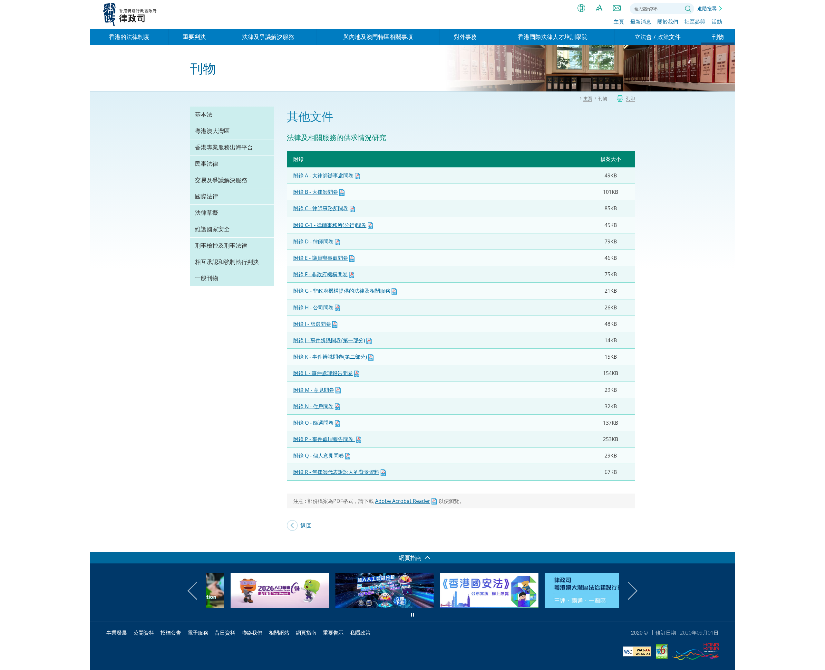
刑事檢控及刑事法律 (221, 245)
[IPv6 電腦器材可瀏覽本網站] (662, 652)
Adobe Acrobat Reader (402, 501)
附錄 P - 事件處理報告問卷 (324, 439)
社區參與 (694, 21)
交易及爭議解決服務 (221, 180)
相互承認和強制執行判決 (227, 262)
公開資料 (143, 632)
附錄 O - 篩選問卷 (313, 422)
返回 (306, 525)
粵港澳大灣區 (212, 131)
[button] (196, 590)
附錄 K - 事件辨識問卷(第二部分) (330, 356)
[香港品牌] (695, 652)
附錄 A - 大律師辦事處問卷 (323, 175)
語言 (581, 8)
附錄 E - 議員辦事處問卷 (320, 257)
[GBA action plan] (569, 606)
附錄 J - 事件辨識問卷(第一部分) (329, 340)
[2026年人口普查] (255, 606)
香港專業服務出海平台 (224, 147)
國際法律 (206, 196)
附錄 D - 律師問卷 (313, 241)
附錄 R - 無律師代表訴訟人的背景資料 (336, 472)
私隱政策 (360, 632)
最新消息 (640, 21)
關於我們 (667, 21)
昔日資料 (225, 632)
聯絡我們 (617, 8)
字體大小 (599, 8)
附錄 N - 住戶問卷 (313, 406)
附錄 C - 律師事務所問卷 (320, 208)
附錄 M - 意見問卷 (313, 389)
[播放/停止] (412, 614)
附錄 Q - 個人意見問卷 (318, 455)
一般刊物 (206, 278)
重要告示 (333, 632)
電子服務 (198, 632)
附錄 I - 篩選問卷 (312, 323)
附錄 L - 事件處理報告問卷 (323, 373)
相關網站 (279, 632)
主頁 (619, 21)
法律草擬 (206, 212)
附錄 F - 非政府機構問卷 (320, 274)
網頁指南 (306, 632)
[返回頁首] (726, 543)
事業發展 (116, 632)
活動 (717, 21)
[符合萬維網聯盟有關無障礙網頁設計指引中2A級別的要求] (637, 652)
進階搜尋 (707, 8)
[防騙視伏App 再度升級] (360, 606)
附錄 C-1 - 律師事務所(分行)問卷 (329, 225)
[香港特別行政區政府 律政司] (130, 14)
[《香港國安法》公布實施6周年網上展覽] (465, 606)
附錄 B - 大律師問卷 (315, 191)
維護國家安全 (212, 229)
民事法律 (206, 163)
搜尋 (688, 9)
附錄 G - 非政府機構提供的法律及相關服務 (341, 290)
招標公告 (170, 632)
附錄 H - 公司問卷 (313, 307)
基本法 (203, 114)
